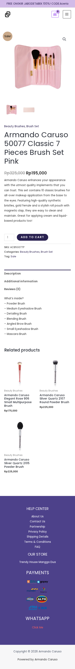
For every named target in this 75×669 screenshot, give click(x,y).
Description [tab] (12, 273)
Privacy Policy (37, 532)
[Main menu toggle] (67, 14)
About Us (37, 516)
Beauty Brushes (14, 126)
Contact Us (37, 521)
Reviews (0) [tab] (12, 289)
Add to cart (32, 237)
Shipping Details (37, 537)
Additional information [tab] (21, 281)
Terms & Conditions (37, 542)
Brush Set (32, 126)
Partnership (37, 527)
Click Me (37, 627)
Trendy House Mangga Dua (37, 562)
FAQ (37, 547)
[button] (64, 39)
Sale (13, 256)
